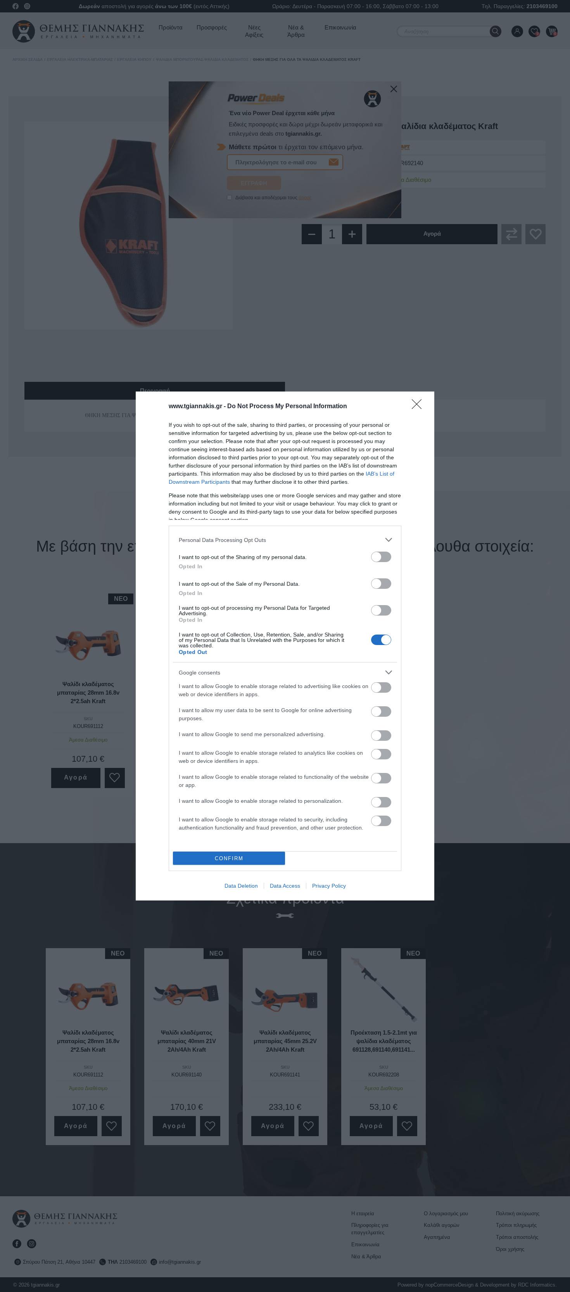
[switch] (381, 557)
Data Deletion (241, 886)
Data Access (285, 886)
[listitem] (285, 540)
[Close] (419, 406)
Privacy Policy (329, 886)
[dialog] (285, 646)
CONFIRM (229, 858)
